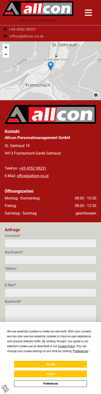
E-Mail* (10, 285)
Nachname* (14, 252)
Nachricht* (13, 301)
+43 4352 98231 (22, 29)
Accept (50, 364)
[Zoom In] (5, 47)
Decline (50, 374)
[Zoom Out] (5, 54)
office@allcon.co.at (26, 36)
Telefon (10, 269)
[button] (88, 13)
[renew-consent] (5, 388)
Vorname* (12, 236)
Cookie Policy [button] (66, 346)
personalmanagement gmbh (38, 20)
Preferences (50, 383)
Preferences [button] (80, 351)
